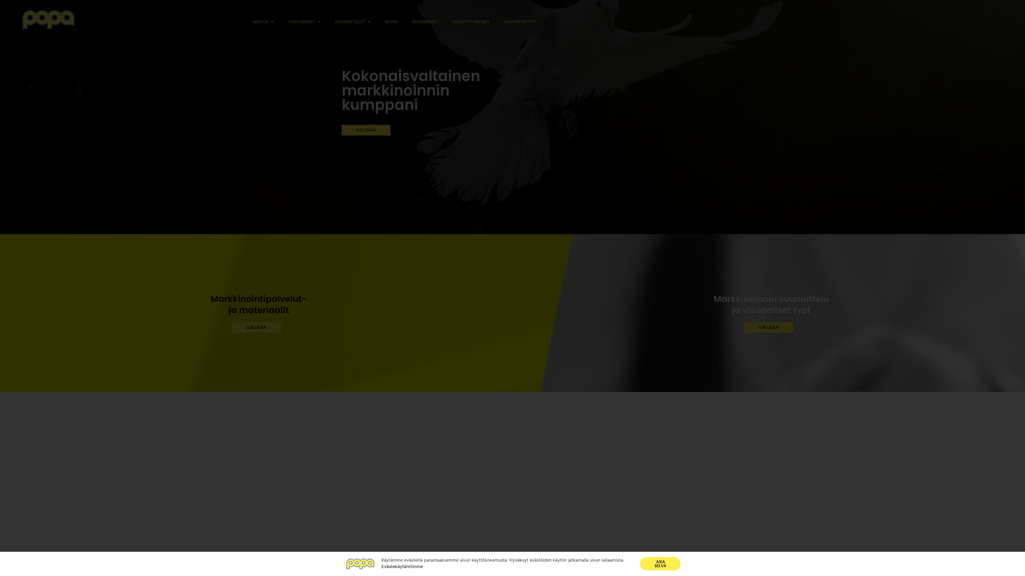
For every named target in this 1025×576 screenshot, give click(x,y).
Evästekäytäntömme (402, 566)
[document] (512, 288)
